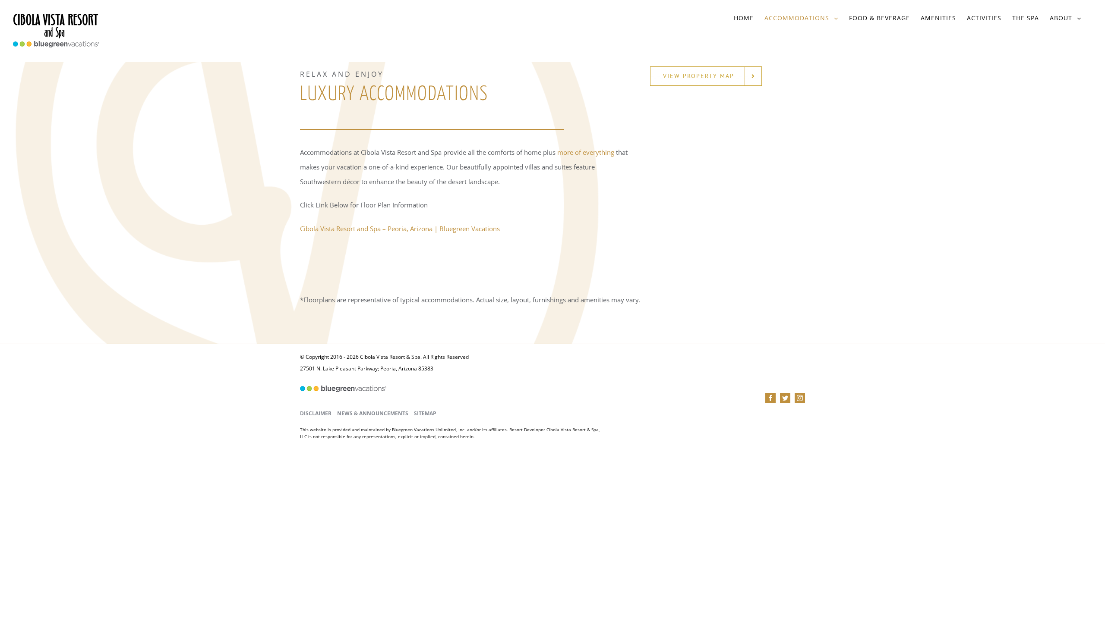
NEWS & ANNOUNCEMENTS (372, 413)
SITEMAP (425, 413)
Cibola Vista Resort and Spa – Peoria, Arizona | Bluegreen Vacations (400, 228)
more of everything (585, 152)
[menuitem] (744, 18)
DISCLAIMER (316, 413)
